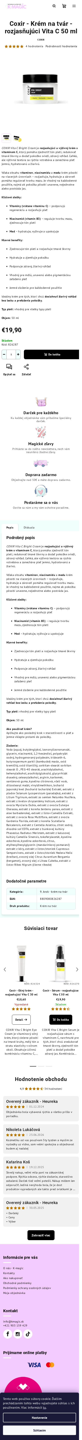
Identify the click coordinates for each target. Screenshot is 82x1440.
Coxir (41, 39)
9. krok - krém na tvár (53, 891)
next (77, 969)
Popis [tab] (9, 527)
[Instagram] (17, 1334)
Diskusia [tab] (29, 527)
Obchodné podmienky (17, 1283)
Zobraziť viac (41, 1235)
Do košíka (54, 354)
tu (44, 1407)
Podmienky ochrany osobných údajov (27, 1288)
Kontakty (9, 1273)
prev (5, 969)
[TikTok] (27, 1334)
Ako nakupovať (12, 1278)
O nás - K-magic (13, 1268)
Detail (19, 1019)
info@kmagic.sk (13, 1321)
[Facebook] (7, 1334)
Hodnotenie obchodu (41, 1079)
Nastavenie (39, 1418)
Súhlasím (39, 1430)
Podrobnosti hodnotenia (61, 46)
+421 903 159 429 (15, 1325)
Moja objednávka (14, 1293)
